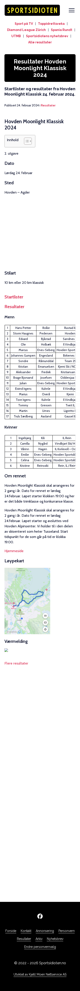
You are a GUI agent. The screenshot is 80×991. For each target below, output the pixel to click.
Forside (10, 931)
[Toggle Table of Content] (26, 141)
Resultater (48, 105)
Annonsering (45, 931)
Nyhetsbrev (55, 939)
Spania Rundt (61, 30)
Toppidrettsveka (51, 23)
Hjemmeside (14, 551)
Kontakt (26, 931)
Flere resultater (16, 663)
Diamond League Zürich (26, 30)
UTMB (16, 36)
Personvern (66, 931)
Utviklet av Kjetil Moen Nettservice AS (40, 974)
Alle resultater (40, 42)
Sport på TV (24, 23)
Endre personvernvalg (40, 947)
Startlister (13, 297)
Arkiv (39, 939)
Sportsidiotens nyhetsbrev (47, 36)
